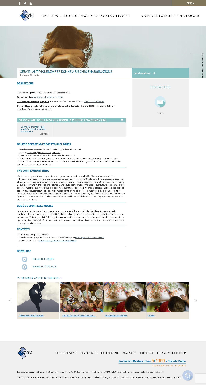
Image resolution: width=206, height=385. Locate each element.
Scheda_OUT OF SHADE (45, 266)
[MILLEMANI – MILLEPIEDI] (124, 297)
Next (195, 300)
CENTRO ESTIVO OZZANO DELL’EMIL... (79, 315)
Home (44, 15)
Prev (10, 300)
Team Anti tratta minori (31, 315)
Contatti (125, 15)
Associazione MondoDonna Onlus (47, 97)
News (84, 15)
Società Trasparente (66, 353)
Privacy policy (129, 353)
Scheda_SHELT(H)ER (43, 258)
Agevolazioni (109, 15)
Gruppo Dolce (149, 15)
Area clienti (168, 15)
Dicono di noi (70, 15)
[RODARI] (167, 297)
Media (94, 15)
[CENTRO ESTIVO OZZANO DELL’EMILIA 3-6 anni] (81, 297)
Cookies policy (147, 353)
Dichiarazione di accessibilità (171, 353)
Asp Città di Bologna (94, 101)
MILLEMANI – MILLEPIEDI (116, 315)
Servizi (55, 15)
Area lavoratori (189, 15)
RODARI (151, 315)
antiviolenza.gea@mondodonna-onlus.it (57, 240)
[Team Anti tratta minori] (38, 297)
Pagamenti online (88, 353)
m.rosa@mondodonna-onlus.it (89, 237)
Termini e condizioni (109, 353)
